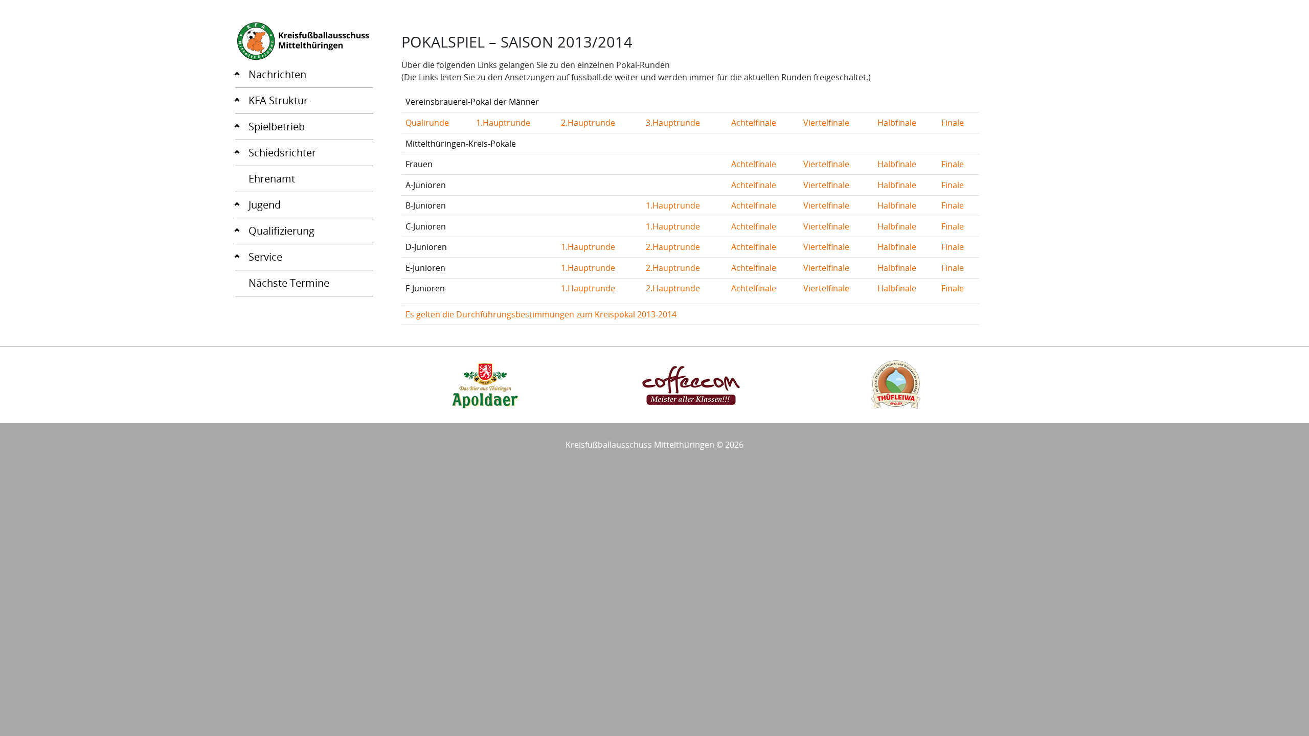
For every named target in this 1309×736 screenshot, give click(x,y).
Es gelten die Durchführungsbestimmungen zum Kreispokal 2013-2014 (540, 314)
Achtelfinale (753, 122)
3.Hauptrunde (673, 122)
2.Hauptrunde (588, 122)
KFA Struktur (278, 100)
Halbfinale (896, 122)
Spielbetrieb (277, 126)
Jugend (265, 205)
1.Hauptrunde (503, 122)
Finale (952, 122)
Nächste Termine (289, 283)
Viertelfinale (826, 122)
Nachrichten (277, 74)
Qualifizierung (281, 231)
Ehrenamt (272, 179)
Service (265, 257)
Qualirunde (427, 122)
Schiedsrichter (282, 152)
